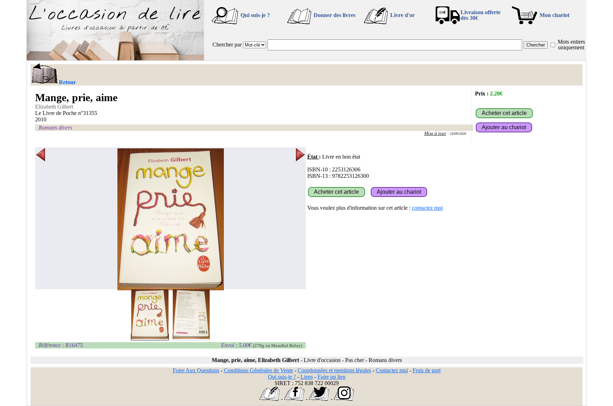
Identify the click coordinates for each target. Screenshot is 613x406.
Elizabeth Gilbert (54, 107)
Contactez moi (392, 370)
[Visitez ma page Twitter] (319, 399)
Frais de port (427, 370)
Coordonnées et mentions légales (334, 370)
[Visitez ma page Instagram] (344, 399)
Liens (306, 377)
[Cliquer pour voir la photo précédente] (40, 219)
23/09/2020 (458, 134)
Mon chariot (554, 15)
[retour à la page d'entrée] (115, 58)
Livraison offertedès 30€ (480, 15)
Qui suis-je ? (255, 15)
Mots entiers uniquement (571, 44)
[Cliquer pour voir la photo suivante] (300, 219)
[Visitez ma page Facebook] (294, 399)
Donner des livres (334, 15)
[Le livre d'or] (269, 399)
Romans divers (55, 128)
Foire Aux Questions (196, 370)
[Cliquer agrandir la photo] (170, 219)
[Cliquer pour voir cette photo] (150, 337)
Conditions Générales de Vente (258, 370)
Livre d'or (402, 15)
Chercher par (227, 45)
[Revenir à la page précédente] (44, 74)
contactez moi (427, 208)
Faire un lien (331, 377)
